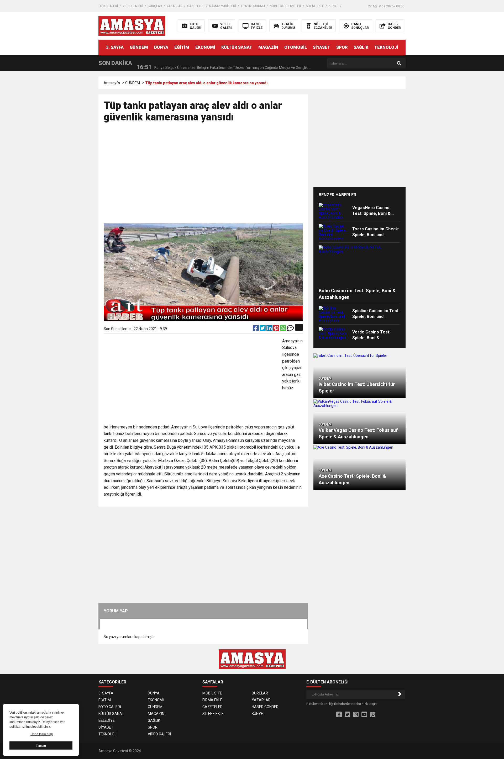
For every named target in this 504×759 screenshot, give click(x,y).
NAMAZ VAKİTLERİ (222, 6)
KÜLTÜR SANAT (236, 47)
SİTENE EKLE (315, 6)
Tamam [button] (41, 745)
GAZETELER (195, 6)
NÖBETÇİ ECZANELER (285, 6)
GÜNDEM (139, 47)
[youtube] (364, 714)
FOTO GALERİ (108, 6)
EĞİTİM (181, 47)
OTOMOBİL (295, 47)
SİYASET (321, 47)
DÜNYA (161, 47)
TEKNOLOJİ (386, 47)
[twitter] (263, 329)
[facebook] (256, 329)
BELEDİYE (106, 720)
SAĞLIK (361, 47)
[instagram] (356, 714)
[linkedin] (269, 329)
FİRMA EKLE (212, 700)
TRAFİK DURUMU (253, 6)
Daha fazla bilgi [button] (41, 734)
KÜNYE (333, 6)
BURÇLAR (155, 6)
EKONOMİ (205, 47)
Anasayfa (112, 83)
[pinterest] (276, 329)
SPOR (342, 47)
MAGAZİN (268, 47)
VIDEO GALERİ (133, 6)
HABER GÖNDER (265, 707)
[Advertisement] (457, 113)
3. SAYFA (115, 47)
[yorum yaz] (290, 329)
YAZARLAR (174, 6)
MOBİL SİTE (212, 693)
